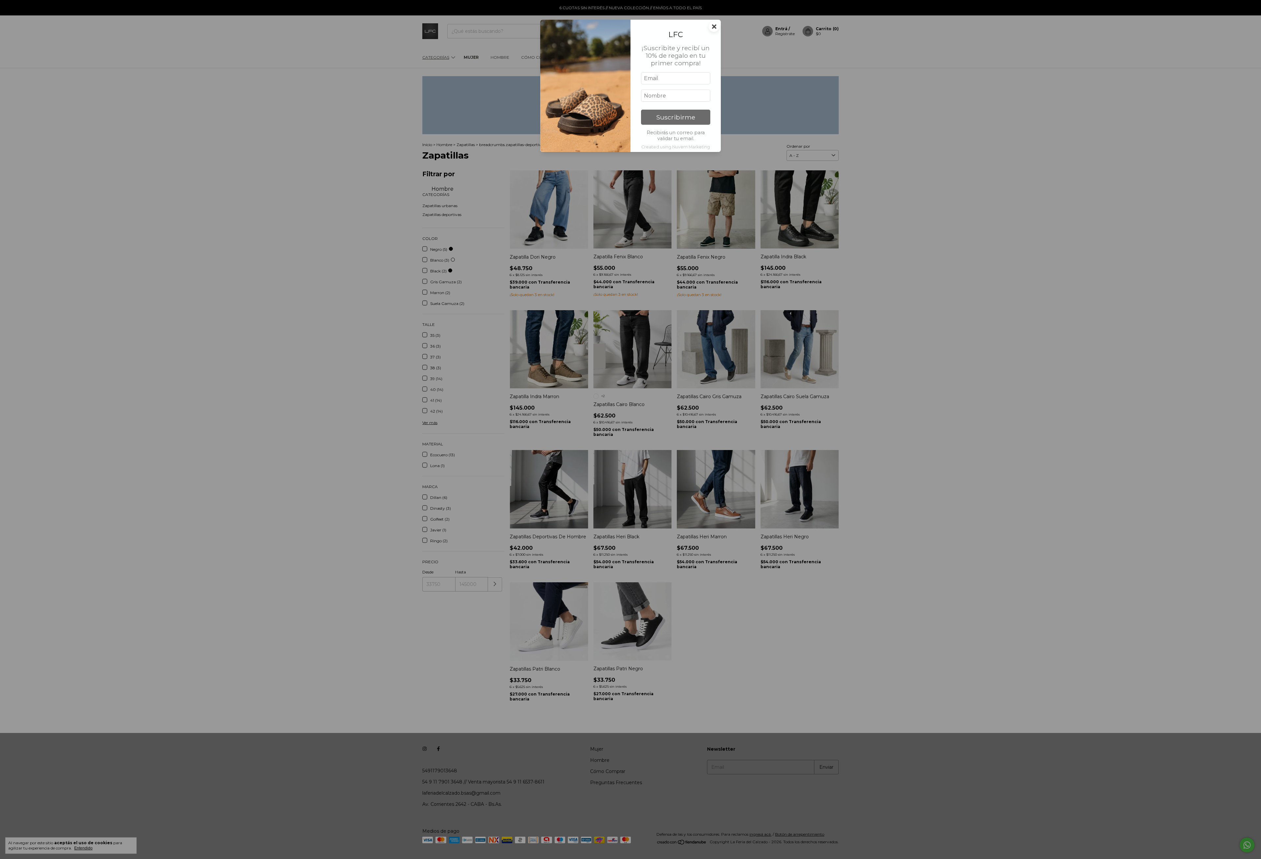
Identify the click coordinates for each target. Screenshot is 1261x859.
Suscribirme (675, 117)
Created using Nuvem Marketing (675, 146)
